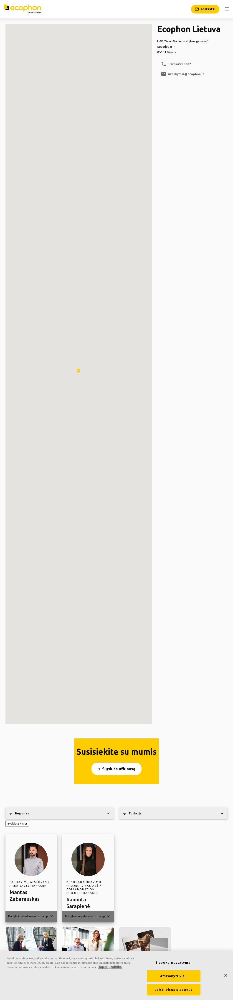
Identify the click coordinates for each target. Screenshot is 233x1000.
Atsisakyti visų (173, 976)
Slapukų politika (110, 967)
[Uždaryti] (226, 975)
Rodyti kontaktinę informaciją (31, 916)
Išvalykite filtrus (17, 823)
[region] (116, 975)
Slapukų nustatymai (174, 963)
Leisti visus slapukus (173, 990)
